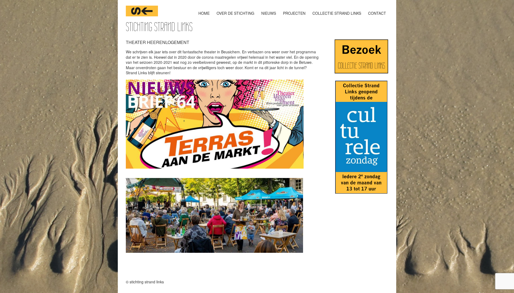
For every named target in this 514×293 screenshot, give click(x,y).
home (204, 13)
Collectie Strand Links (336, 13)
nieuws (268, 13)
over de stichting (235, 13)
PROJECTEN (294, 13)
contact (377, 13)
